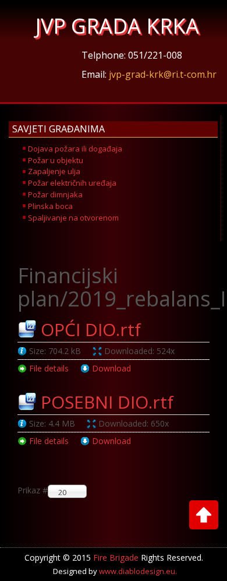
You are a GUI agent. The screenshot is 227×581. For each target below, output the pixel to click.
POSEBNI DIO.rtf (107, 402)
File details (49, 368)
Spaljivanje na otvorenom (73, 217)
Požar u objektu (55, 160)
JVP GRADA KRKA (117, 26)
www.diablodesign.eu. (138, 571)
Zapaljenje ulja (54, 171)
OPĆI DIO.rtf (91, 329)
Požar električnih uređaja (72, 183)
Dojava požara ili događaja (75, 148)
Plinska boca (50, 206)
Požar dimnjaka (55, 194)
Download (111, 368)
